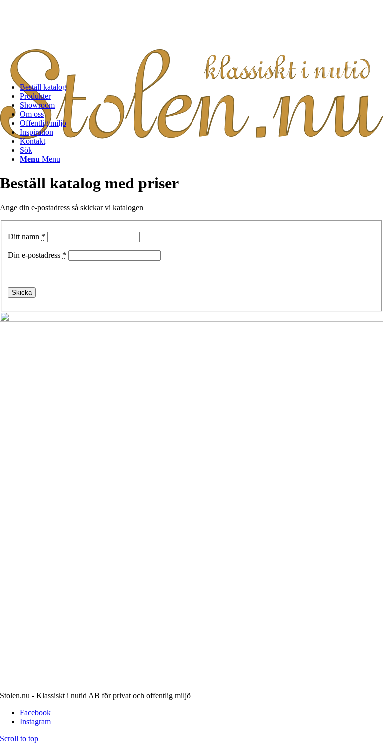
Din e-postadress (37, 255)
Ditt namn (26, 236)
